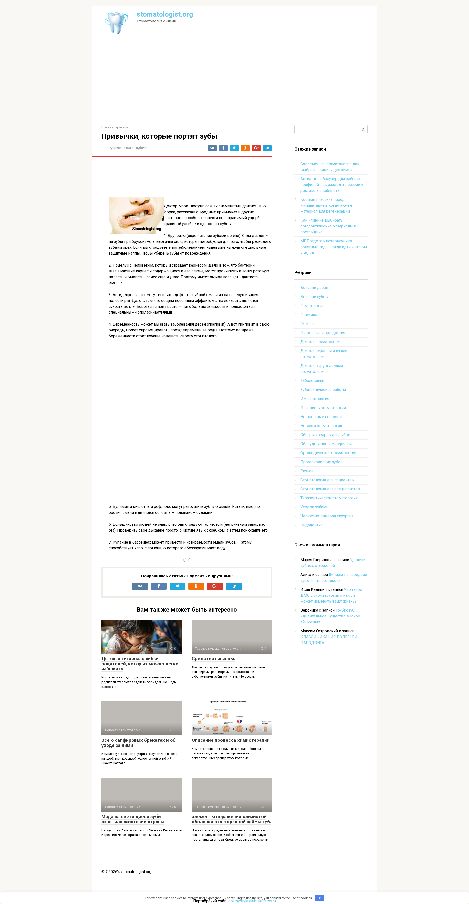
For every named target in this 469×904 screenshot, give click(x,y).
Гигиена (307, 323)
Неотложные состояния (321, 416)
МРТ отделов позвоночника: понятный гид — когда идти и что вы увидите (333, 247)
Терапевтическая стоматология (329, 498)
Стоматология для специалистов (330, 489)
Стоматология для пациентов (327, 480)
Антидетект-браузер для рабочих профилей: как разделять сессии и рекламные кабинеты (331, 184)
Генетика (308, 314)
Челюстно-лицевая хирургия (326, 516)
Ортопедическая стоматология (328, 453)
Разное (307, 471)
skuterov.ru (266, 901)
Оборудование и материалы (326, 444)
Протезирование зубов (321, 462)
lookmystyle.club (241, 901)
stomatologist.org (165, 14)
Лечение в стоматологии (323, 407)
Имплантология (314, 398)
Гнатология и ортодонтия (322, 332)
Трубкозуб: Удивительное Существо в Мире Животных (330, 616)
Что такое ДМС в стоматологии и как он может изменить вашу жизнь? (331, 595)
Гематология (312, 305)
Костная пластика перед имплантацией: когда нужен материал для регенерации (326, 205)
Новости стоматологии (321, 425)
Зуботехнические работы (323, 389)
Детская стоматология (320, 341)
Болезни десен (314, 287)
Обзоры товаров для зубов (325, 434)
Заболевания (312, 380)
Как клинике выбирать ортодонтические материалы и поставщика (328, 226)
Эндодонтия (311, 525)
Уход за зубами (135, 148)
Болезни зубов (314, 296)
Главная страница (114, 127)
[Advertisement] (234, 83)
